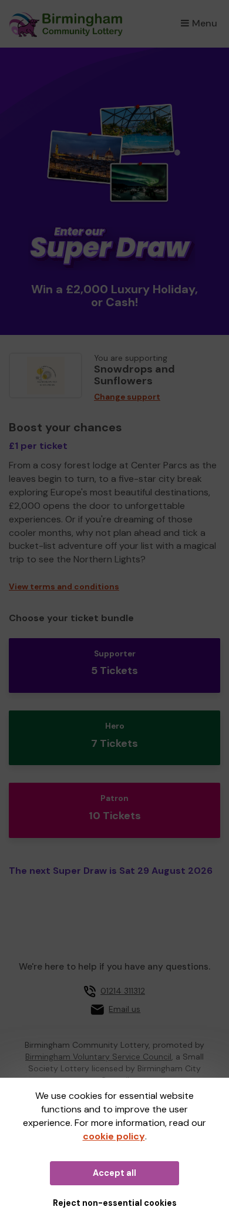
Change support (127, 397)
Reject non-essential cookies (115, 1203)
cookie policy (114, 1136)
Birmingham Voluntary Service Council (98, 1056)
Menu (204, 23)
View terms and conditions (64, 587)
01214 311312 (122, 990)
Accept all (114, 1173)
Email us (124, 1009)
